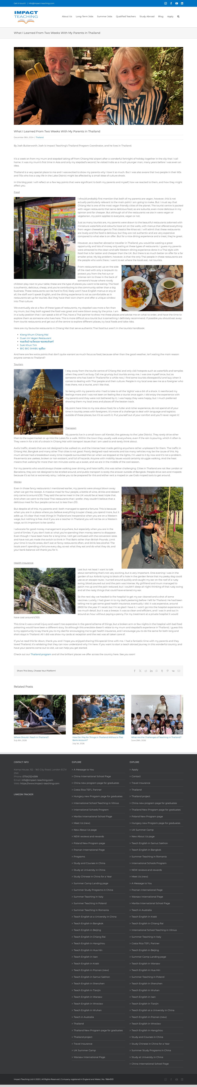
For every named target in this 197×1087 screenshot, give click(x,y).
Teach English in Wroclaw (88, 1003)
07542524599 (30, 776)
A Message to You (84, 769)
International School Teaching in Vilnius (96, 803)
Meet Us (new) (82, 823)
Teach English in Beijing (87, 930)
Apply (135, 769)
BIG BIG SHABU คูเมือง (32, 348)
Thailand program (41, 654)
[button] (178, 16)
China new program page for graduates (96, 782)
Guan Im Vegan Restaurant (35, 338)
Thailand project (83, 1037)
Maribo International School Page (93, 816)
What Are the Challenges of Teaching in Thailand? (156, 737)
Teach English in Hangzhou (89, 943)
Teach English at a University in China (95, 916)
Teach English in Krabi (86, 963)
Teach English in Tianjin (87, 990)
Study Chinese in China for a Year (93, 876)
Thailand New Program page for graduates (98, 1030)
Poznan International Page (89, 849)
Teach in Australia (84, 1017)
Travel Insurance (83, 1043)
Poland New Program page (89, 843)
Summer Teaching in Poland (90, 903)
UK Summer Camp (85, 1050)
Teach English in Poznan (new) (91, 970)
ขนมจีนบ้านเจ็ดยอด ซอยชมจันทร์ (37, 341)
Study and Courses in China (89, 863)
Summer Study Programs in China (93, 889)
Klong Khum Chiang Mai (34, 334)
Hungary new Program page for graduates (98, 796)
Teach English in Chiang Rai (90, 936)
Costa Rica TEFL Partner (88, 789)
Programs (79, 856)
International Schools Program (91, 809)
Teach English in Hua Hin (88, 950)
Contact (136, 776)
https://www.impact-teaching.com (39, 783)
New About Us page (85, 829)
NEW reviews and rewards (89, 836)
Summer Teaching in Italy (88, 896)
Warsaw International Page (89, 1057)
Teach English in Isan (86, 956)
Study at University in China (89, 869)
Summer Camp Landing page (91, 883)
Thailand (40, 137)
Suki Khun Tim (28, 345)
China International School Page (92, 776)
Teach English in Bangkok (88, 923)
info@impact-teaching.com (41, 3)
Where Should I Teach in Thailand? (31, 737)
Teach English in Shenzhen (89, 983)
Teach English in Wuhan (88, 1010)
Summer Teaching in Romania (91, 910)
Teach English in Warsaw (88, 996)
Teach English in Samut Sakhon (92, 976)
